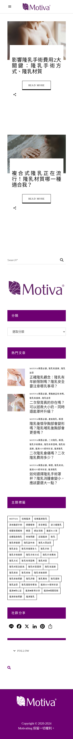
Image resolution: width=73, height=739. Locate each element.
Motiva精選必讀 (38, 368)
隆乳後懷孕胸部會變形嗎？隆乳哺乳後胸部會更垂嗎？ (47, 428)
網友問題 (38, 531)
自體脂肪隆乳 (15, 537)
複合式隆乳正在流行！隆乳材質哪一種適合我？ (36, 179)
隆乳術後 (26, 572)
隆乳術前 (59, 465)
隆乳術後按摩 (40, 572)
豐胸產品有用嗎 (56, 394)
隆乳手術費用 (36, 444)
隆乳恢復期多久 (29, 549)
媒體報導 (30, 525)
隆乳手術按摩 (15, 555)
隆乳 (53, 537)
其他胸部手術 (15, 525)
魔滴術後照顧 (15, 596)
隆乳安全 (13, 549)
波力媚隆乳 (56, 525)
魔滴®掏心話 (15, 590)
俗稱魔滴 (26, 519)
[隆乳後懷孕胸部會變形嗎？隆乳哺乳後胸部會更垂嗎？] (16, 426)
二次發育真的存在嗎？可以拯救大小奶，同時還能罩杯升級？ (47, 407)
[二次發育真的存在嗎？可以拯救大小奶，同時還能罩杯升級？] (16, 402)
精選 (61, 419)
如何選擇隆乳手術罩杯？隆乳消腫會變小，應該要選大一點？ (47, 478)
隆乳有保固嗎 (50, 444)
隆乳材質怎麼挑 (17, 567)
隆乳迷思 (46, 398)
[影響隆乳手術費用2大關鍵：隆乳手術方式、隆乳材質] (36, 40)
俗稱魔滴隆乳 (40, 519)
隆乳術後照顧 (15, 578)
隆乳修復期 (14, 543)
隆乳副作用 (29, 543)
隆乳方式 (13, 561)
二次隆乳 (53, 440)
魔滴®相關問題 (51, 590)
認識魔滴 (43, 537)
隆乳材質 (43, 561)
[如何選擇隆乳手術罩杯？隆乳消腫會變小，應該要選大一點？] (16, 474)
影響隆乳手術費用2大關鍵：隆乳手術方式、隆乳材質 (36, 65)
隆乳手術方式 (32, 555)
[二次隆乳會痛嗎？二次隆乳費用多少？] (16, 449)
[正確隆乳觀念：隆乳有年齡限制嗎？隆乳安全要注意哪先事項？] (16, 377)
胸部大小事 (52, 531)
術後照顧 (30, 537)
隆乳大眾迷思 (45, 543)
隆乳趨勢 (55, 578)
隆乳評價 (30, 578)
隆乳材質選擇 (34, 567)
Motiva (13, 519)
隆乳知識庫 (54, 368)
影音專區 (43, 525)
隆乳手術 (45, 549)
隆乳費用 (43, 578)
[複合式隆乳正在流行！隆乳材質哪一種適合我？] (36, 154)
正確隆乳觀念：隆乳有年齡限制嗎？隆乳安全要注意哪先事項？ (47, 381)
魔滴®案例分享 (33, 590)
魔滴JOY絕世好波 (44, 449)
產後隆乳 (53, 419)
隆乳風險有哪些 (29, 584)
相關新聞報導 (15, 531)
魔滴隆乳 (58, 449)
